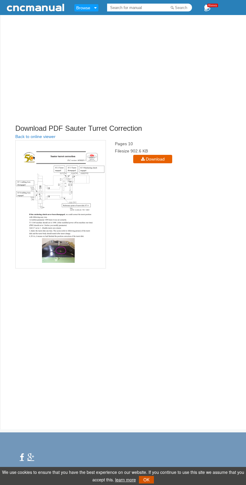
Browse (83, 7)
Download (155, 159)
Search (181, 7)
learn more (125, 480)
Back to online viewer (35, 136)
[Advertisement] (130, 80)
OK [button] (146, 480)
